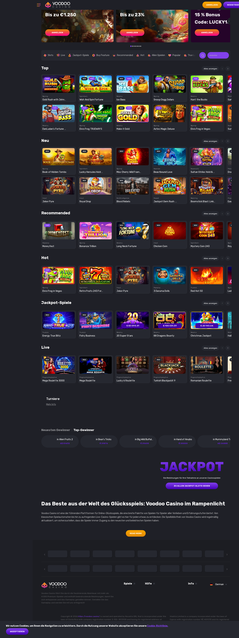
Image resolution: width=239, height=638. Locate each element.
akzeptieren (17, 631)
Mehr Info (51, 404)
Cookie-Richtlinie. (157, 625)
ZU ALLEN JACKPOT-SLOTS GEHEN (192, 486)
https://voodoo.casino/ (89, 616)
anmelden (57, 32)
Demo (58, 89)
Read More (136, 533)
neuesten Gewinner (55, 430)
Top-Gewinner (83, 430)
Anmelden (212, 5)
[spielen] (58, 83)
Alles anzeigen (210, 69)
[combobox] (218, 55)
